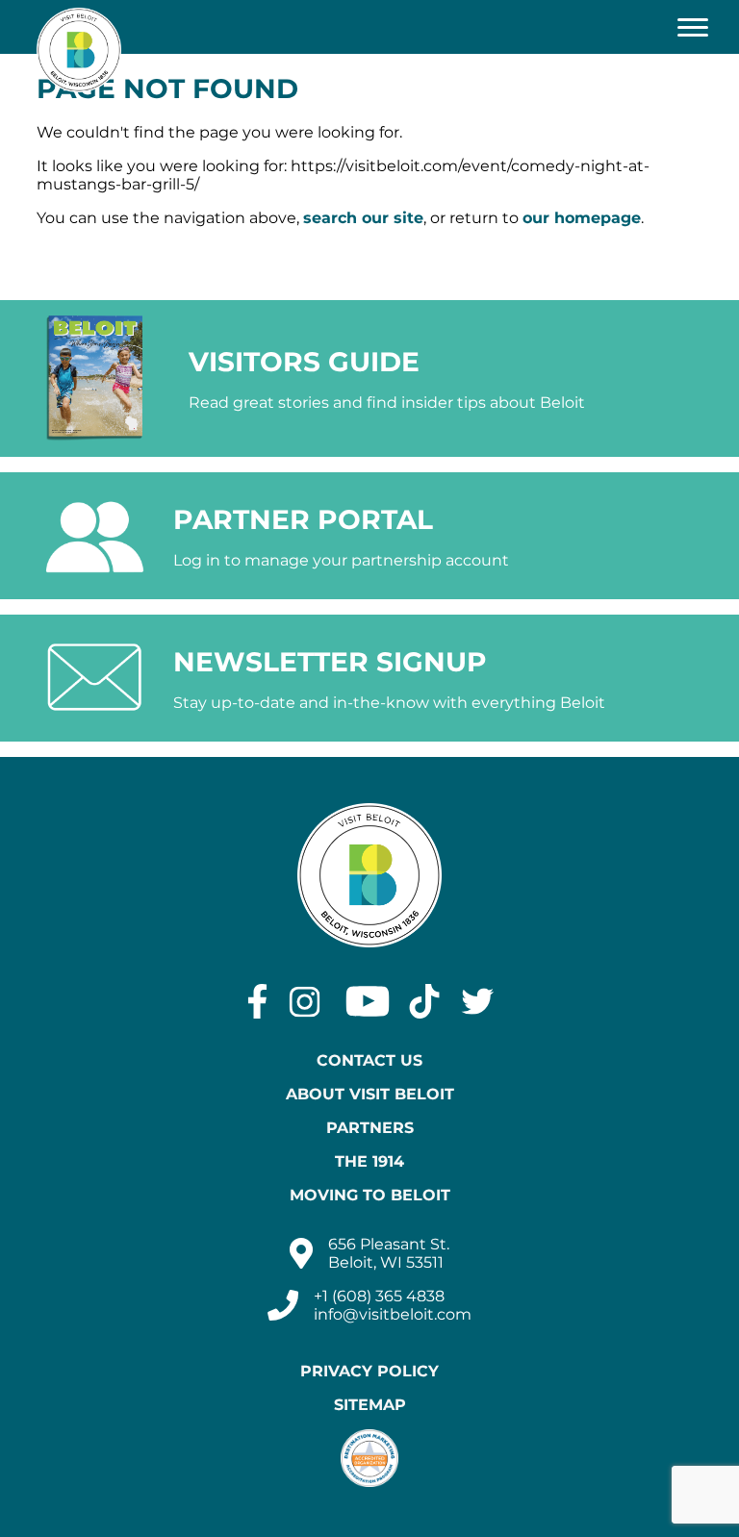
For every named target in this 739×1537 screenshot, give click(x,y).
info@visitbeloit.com (392, 1314)
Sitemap (370, 1405)
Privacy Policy (369, 1371)
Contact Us (369, 1060)
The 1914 (369, 1161)
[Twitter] (478, 1001)
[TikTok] (424, 1001)
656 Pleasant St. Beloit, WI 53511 (388, 1253)
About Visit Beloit (370, 1094)
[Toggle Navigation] (693, 27)
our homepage (581, 218)
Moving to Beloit (370, 1195)
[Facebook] (257, 1001)
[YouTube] (367, 1001)
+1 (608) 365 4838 (379, 1296)
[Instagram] (304, 1001)
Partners (370, 1128)
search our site (363, 218)
